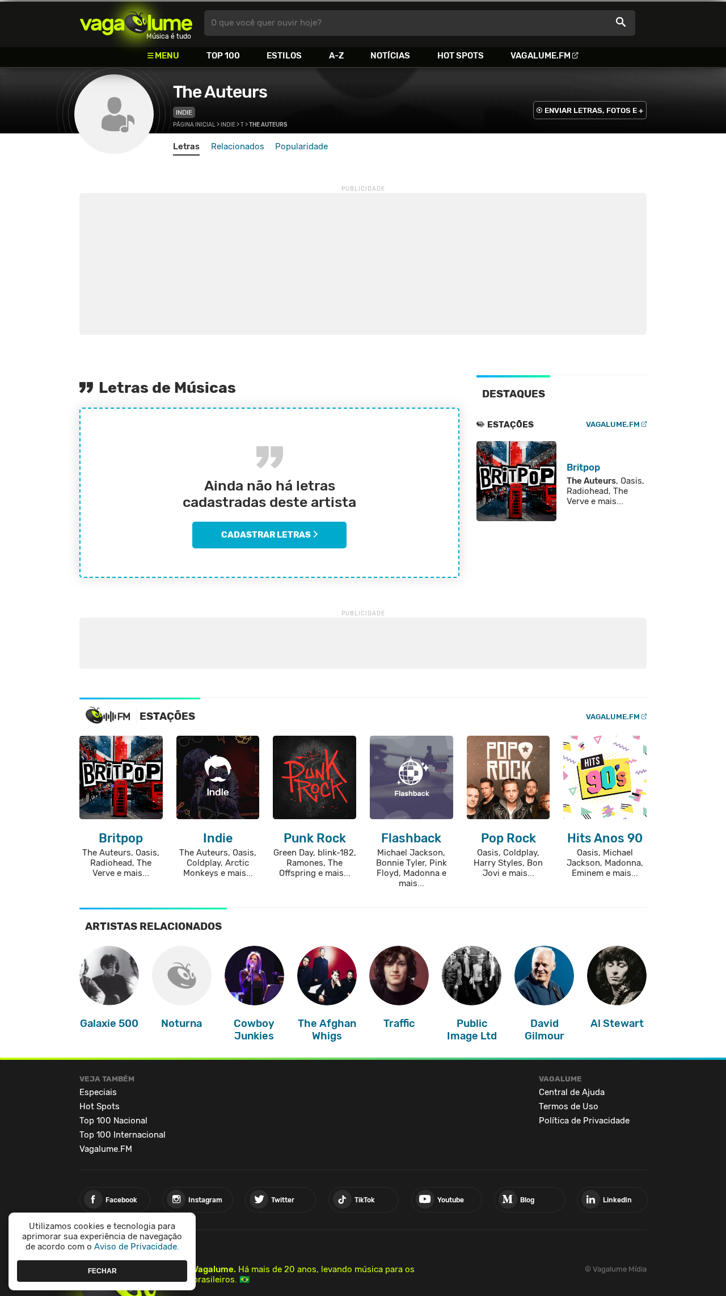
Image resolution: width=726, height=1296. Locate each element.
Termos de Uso (568, 1106)
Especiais (98, 1092)
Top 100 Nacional (113, 1120)
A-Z (336, 56)
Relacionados (237, 146)
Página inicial (194, 124)
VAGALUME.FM (613, 424)
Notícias (390, 56)
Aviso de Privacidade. (136, 1247)
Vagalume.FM (540, 56)
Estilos (284, 56)
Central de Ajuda (572, 1092)
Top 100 (223, 56)
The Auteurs (220, 92)
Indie (184, 112)
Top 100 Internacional (122, 1135)
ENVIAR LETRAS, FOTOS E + (593, 110)
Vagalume (136, 23)
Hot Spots (460, 56)
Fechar (102, 1270)
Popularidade (301, 146)
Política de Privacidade (584, 1120)
